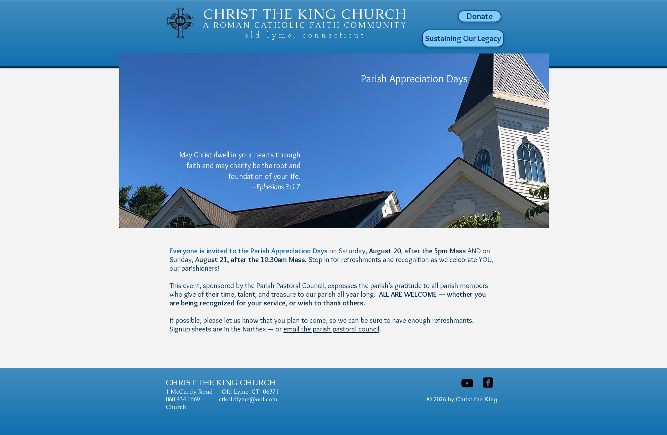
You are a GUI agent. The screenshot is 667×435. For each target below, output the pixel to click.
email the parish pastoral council (331, 329)
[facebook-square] (488, 382)
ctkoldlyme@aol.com (248, 399)
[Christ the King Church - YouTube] (467, 383)
